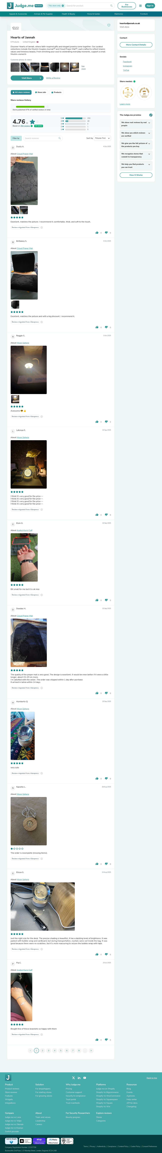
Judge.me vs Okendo (14, 1124)
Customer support (74, 1092)
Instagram (127, 66)
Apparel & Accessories (18, 14)
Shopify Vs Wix (103, 1106)
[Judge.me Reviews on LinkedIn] (79, 1077)
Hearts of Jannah (23, 37)
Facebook (127, 61)
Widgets (9, 1099)
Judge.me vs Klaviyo (14, 1128)
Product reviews (12, 1088)
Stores (99, 1117)
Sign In (150, 5)
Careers (38, 1124)
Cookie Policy (135, 1146)
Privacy (92, 1146)
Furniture (144, 14)
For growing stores (43, 1096)
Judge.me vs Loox (13, 1117)
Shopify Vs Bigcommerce (107, 1092)
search (111, 5)
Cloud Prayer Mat (25, 153)
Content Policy (123, 1146)
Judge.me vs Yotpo (13, 1121)
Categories (101, 1121)
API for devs (132, 1103)
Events (130, 1092)
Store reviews (11, 1092)
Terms (86, 1146)
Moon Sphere (23, 342)
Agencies (131, 1096)
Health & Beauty (68, 14)
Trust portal (71, 1099)
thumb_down (106, 232)
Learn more (125, 104)
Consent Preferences (149, 1146)
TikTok (126, 70)
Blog (129, 1088)
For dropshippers (42, 1088)
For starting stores (43, 1092)
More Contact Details (136, 44)
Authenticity (101, 1146)
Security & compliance (75, 1096)
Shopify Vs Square (104, 1103)
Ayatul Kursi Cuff (24, 530)
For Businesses (127, 5)
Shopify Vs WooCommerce (108, 1096)
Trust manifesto (73, 1103)
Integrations (10, 1103)
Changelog (131, 1106)
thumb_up (96, 232)
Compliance (112, 1146)
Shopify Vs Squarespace (107, 1099)
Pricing (69, 1088)
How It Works (136, 175)
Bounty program (73, 1117)
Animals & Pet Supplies (43, 14)
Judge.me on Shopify (105, 1088)
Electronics (119, 14)
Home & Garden (93, 14)
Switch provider (12, 1131)
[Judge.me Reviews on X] (73, 1077)
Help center (132, 1099)
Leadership (40, 1121)
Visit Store (27, 78)
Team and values (42, 1117)
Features (9, 1096)
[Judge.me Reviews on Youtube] (84, 1077)
